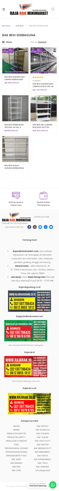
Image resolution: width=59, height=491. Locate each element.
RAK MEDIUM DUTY (42, 448)
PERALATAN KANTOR (16, 433)
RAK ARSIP (16, 459)
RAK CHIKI (16, 470)
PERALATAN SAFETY (16, 437)
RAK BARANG (16, 463)
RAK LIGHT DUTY (42, 440)
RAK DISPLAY (43, 426)
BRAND (16, 429)
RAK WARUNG (42, 466)
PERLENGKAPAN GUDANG (16, 448)
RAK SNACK (42, 455)
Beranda (6, 25)
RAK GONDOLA (43, 429)
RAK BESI (19, 25)
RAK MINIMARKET (42, 452)
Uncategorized (42, 470)
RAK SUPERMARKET (42, 459)
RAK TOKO (43, 463)
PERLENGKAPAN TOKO (16, 455)
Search (53, 9)
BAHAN (16, 426)
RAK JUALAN (42, 437)
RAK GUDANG (42, 433)
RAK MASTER (43, 444)
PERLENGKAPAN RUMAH (16, 452)
